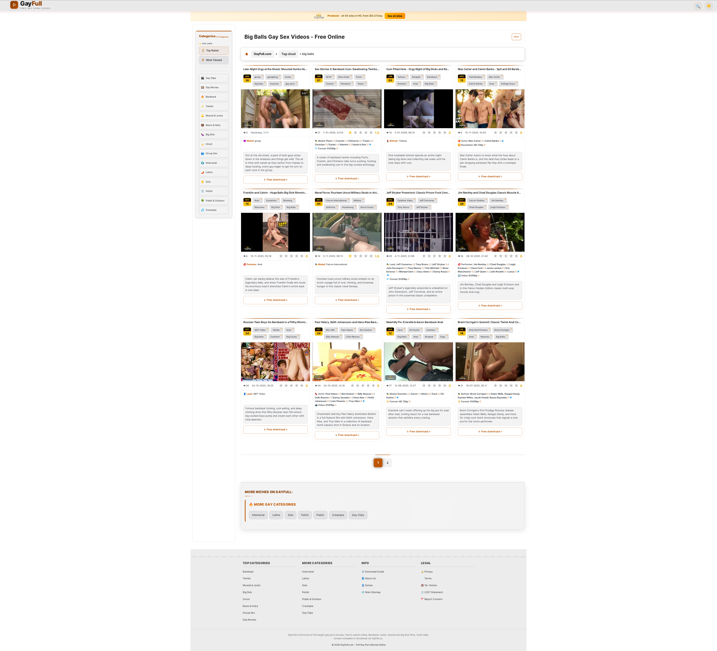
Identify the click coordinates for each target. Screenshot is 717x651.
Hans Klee (358, 397)
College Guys (508, 83)
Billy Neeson (332, 336)
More (516, 37)
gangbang (272, 77)
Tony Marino (414, 268)
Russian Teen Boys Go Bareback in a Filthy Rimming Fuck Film (275, 322)
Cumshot (275, 336)
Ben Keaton (366, 330)
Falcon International (336, 200)
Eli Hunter (414, 330)
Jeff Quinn (480, 271)
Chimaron (345, 83)
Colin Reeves (352, 336)
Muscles (485, 336)
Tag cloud (288, 54)
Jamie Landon (494, 268)
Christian (320, 144)
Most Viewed (211, 59)
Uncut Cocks (366, 207)
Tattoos (401, 77)
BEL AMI (330, 330)
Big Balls (429, 83)
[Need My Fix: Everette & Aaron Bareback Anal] (418, 361)
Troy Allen (354, 401)
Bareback (432, 77)
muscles (274, 83)
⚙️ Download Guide (372, 571)
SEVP (328, 77)
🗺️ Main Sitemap (371, 592)
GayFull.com (262, 54)
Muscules (259, 207)
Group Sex (249, 612)
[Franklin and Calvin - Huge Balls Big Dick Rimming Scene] (275, 232)
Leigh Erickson (497, 207)
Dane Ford (476, 268)
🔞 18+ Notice (429, 585)
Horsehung (347, 207)
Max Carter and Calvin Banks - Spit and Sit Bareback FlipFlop (490, 69)
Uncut (246, 599)
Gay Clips (358, 514)
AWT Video (260, 330)
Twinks (276, 330)
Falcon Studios (476, 200)
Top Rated (210, 50)
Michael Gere (406, 271)
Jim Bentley (497, 200)
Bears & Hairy (250, 605)
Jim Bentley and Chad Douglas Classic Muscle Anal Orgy (490, 192)
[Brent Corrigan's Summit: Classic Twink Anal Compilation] (490, 361)
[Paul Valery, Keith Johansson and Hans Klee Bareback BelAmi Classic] (347, 361)
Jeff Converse (427, 200)
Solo (290, 514)
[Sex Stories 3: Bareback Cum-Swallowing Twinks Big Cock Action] (347, 108)
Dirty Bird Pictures (478, 330)
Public (320, 514)
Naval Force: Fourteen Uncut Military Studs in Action (347, 192)
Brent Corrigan (501, 330)
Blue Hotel (343, 77)
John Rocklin (497, 271)
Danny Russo (440, 271)
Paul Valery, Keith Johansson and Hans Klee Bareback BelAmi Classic (347, 322)
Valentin (343, 144)
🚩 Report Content (432, 599)
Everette (402, 394)
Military (357, 200)
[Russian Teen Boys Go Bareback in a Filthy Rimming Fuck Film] (275, 361)
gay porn (290, 83)
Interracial (258, 514)
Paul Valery (347, 330)
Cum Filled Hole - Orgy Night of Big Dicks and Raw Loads (418, 69)
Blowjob (416, 77)
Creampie (338, 514)
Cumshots (271, 200)
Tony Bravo (403, 207)
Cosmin (330, 83)
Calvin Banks (475, 83)
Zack (400, 330)
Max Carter (494, 77)
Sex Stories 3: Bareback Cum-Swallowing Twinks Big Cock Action (347, 69)
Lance (511, 271)
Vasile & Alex (359, 144)
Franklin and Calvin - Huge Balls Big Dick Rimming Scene (275, 192)
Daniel (332, 144)
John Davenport (395, 268)
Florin (359, 77)
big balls (258, 83)
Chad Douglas (476, 207)
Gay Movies (249, 619)
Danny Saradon (341, 397)
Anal (415, 83)
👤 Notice (367, 585)
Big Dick (275, 207)
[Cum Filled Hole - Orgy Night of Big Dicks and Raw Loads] (418, 108)
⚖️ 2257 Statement (432, 592)
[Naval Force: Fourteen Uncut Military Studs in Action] (347, 232)
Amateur (402, 83)
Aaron (414, 394)
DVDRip (331, 148)
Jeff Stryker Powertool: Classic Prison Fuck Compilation (418, 192)
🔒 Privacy (427, 571)
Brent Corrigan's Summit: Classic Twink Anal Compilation (490, 322)
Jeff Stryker (422, 207)
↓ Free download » (275, 179)
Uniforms (330, 207)
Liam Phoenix (338, 401)
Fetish (305, 514)
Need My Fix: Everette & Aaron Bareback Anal (414, 322)
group (257, 77)
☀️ (708, 6)
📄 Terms (426, 578)
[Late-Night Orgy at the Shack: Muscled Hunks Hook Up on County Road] (275, 108)
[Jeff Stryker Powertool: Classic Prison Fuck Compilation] (418, 232)
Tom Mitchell (432, 268)
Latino (276, 514)
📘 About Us (368, 578)
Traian (360, 83)
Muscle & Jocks (251, 585)
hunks (288, 77)
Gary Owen (423, 271)
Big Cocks (291, 336)
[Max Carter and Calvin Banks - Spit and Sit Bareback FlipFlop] (490, 108)
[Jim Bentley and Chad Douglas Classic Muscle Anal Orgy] (490, 232)
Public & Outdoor (311, 599)
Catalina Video (405, 200)
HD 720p (478, 145)
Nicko (424, 394)
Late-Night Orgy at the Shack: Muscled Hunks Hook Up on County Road (275, 69)
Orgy (442, 336)
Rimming (287, 200)
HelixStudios (475, 77)
